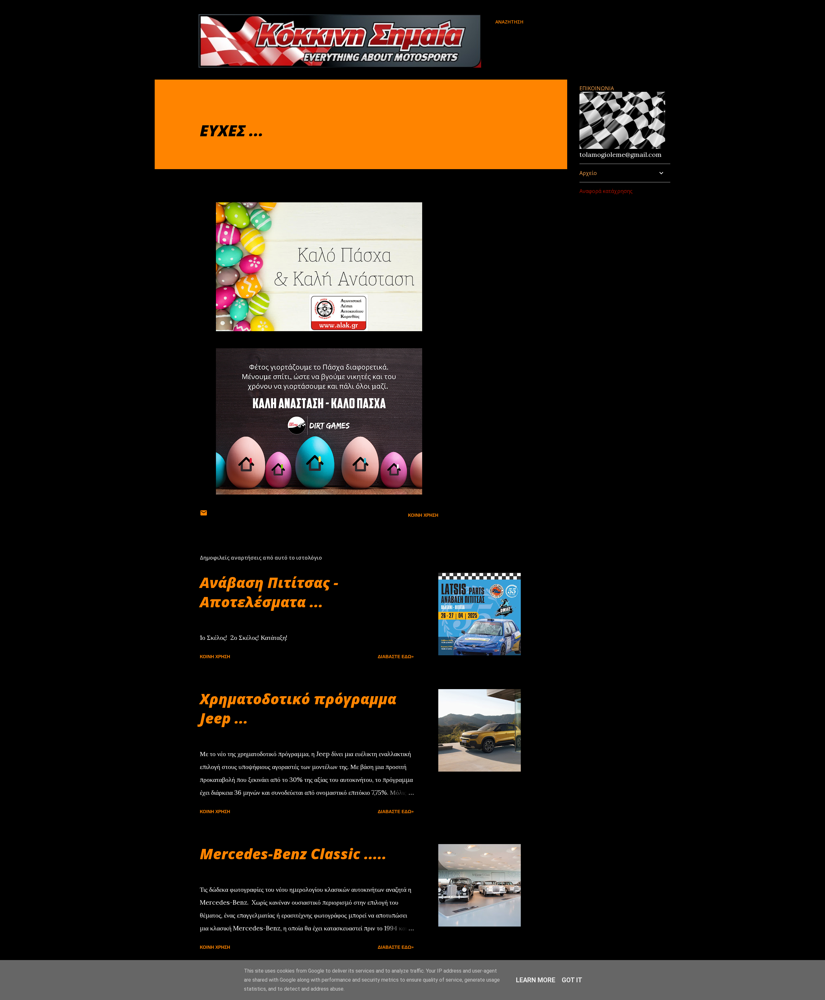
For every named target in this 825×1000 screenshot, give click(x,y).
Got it (572, 980)
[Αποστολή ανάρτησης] (204, 515)
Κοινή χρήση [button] (423, 515)
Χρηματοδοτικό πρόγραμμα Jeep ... (298, 708)
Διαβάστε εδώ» (396, 656)
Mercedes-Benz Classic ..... (293, 853)
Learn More (535, 980)
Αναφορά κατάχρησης (606, 191)
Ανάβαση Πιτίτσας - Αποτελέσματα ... (269, 591)
